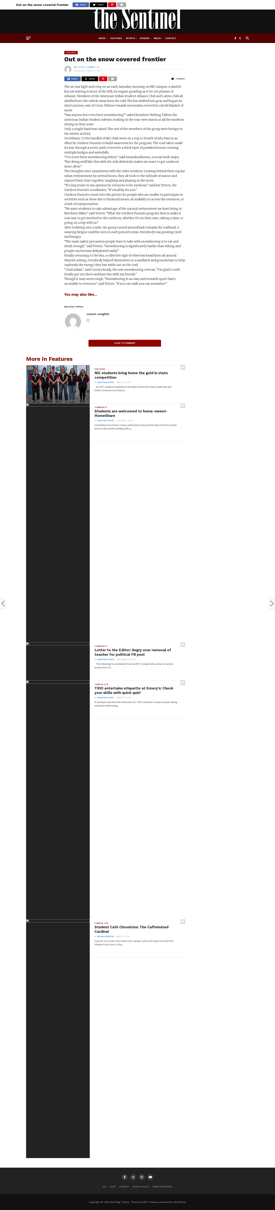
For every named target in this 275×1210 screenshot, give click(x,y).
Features (116, 38)
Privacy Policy (140, 1186)
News (102, 38)
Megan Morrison (105, 936)
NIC (104, 1186)
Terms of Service (162, 1186)
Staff (112, 1186)
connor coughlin (86, 67)
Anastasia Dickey (105, 382)
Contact (170, 38)
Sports (130, 38)
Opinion (144, 38)
